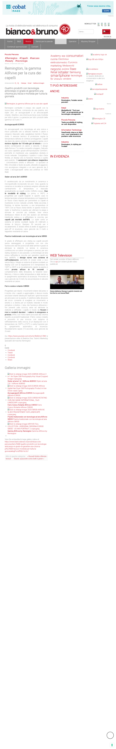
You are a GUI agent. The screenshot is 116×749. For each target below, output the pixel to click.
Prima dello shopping (62, 204)
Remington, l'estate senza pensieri (71, 101)
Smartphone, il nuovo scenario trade (65, 162)
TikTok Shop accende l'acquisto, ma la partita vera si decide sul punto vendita (66, 193)
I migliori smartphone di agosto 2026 (65, 207)
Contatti (34, 47)
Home (9, 41)
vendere (67, 78)
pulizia (65, 69)
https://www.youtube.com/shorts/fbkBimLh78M (27, 336)
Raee (73, 69)
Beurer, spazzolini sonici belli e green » (29, 459)
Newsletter (90, 24)
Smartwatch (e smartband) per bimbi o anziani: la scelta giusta (66, 236)
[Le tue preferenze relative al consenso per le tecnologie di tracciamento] (112, 745)
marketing (56, 65)
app (63, 55)
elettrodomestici (59, 62)
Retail (54, 72)
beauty (10, 61)
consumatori (74, 55)
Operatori (72, 41)
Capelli (24, 58)
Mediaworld (68, 65)
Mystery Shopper (88, 41)
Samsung (75, 72)
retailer (63, 72)
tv (52, 78)
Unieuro (58, 78)
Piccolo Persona (12, 54)
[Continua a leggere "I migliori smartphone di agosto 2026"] (51, 204)
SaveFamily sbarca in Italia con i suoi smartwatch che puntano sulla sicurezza (71, 134)
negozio (56, 69)
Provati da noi (59, 174)
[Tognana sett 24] (98, 123)
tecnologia (22, 61)
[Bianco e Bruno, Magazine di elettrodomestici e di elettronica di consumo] (36, 29)
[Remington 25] (98, 118)
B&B (19, 41)
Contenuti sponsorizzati (17, 47)
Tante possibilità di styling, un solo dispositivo (72, 123)
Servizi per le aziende (44, 41)
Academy (56, 55)
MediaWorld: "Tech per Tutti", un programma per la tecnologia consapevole (72, 112)
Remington (11, 58)
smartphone (60, 75)
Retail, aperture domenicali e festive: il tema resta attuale (66, 221)
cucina (54, 59)
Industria (65, 98)
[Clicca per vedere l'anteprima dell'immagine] (26, 104)
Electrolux (63, 59)
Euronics (72, 62)
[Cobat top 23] (58, 8)
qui (56, 262)
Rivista (28, 41)
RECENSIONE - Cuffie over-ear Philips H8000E (66, 178)
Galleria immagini (38, 83)
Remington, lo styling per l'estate (71, 145)
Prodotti (60, 41)
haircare (35, 58)
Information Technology (71, 130)
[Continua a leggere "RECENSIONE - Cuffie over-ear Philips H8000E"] (51, 174)
